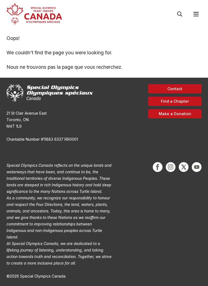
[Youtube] (197, 167)
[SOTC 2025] (34, 14)
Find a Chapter (175, 101)
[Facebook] (157, 167)
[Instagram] (171, 167)
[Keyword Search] (179, 14)
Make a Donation (175, 113)
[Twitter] (183, 167)
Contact (174, 88)
